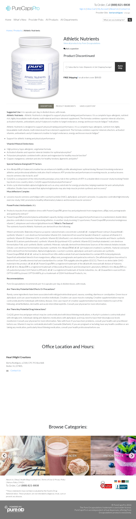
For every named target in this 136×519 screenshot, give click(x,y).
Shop (17, 479)
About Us (114, 9)
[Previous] (4, 456)
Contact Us (125, 9)
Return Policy (12, 482)
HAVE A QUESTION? (87, 106)
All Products (52, 19)
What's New (20, 19)
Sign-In (83, 9)
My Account (103, 9)
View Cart (91, 9)
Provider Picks (36, 19)
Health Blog (25, 479)
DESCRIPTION (46, 106)
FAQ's (21, 482)
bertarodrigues (116, 12)
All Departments (69, 19)
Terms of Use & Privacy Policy (53, 479)
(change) (127, 13)
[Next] (132, 456)
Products (18, 30)
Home (8, 19)
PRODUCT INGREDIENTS (66, 106)
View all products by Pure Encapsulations (81, 43)
